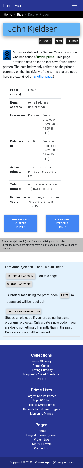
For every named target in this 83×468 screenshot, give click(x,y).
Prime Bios (12, 5)
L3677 (32, 90)
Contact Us (41, 448)
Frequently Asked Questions (41, 374)
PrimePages (43, 462)
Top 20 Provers (42, 444)
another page (43, 76)
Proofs (41, 379)
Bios (20, 14)
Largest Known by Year (41, 435)
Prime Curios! (41, 366)
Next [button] (59, 41)
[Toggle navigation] (74, 6)
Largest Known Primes (41, 396)
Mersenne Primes (41, 413)
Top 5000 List (41, 400)
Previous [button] (45, 41)
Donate (41, 431)
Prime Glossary (41, 361)
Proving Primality (42, 370)
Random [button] (72, 41)
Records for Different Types (41, 409)
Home (8, 14)
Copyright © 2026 (21, 462)
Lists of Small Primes (41, 405)
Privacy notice (63, 462)
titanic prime (45, 57)
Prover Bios (41, 439)
